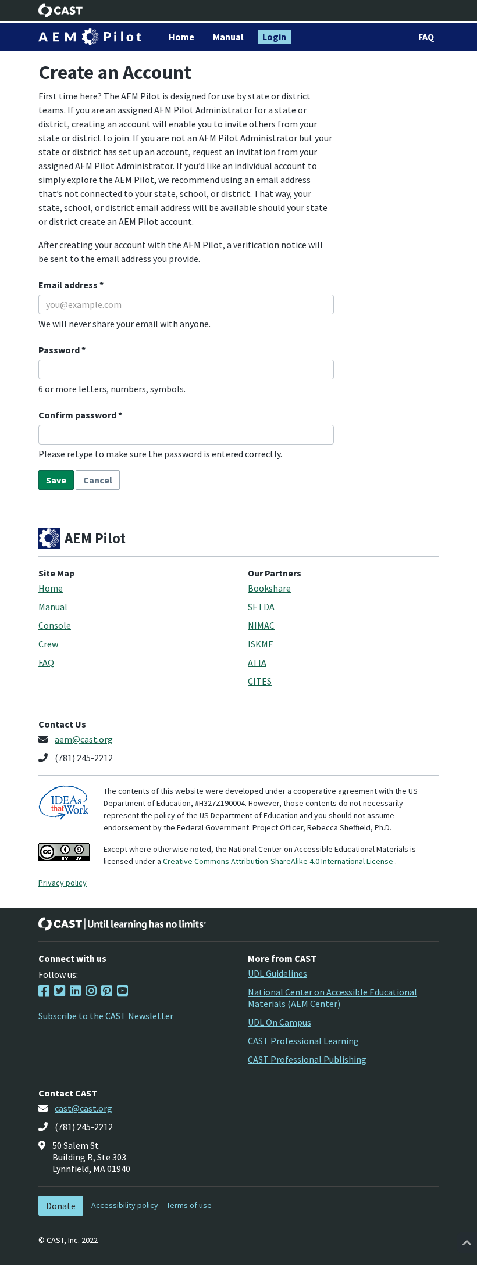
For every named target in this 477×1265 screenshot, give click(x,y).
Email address (68, 285)
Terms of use (189, 1205)
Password (59, 350)
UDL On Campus (279, 1022)
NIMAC (261, 625)
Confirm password (78, 415)
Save (56, 480)
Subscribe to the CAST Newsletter (105, 1016)
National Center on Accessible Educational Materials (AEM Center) (332, 997)
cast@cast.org (83, 1108)
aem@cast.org (84, 739)
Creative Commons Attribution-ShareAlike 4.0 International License (279, 861)
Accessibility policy (124, 1205)
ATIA (257, 662)
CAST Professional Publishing (307, 1059)
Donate (61, 1206)
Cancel (97, 480)
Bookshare (269, 588)
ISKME (260, 644)
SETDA (261, 606)
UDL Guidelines (277, 973)
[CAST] (60, 10)
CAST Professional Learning (303, 1041)
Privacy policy (62, 882)
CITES (260, 681)
